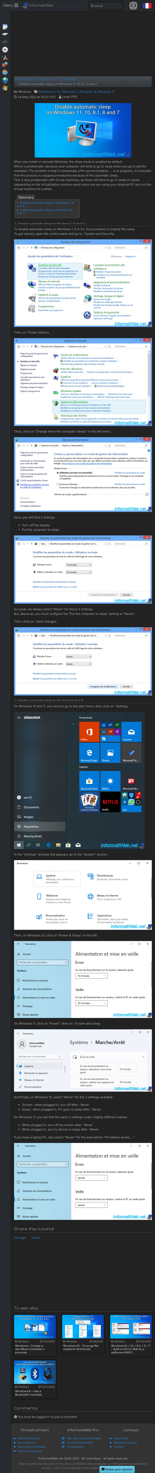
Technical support (125, 1442)
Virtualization (5, 72)
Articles (5, 26)
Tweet (35, 1238)
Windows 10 (87, 92)
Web (5, 80)
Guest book (121, 1438)
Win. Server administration (84, 1438)
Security (5, 64)
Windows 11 (106, 92)
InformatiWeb (40, 5)
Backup (5, 34)
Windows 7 (70, 92)
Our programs (26, 1442)
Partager (20, 1238)
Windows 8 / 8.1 (50, 92)
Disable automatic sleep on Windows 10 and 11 (44, 211)
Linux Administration (80, 1442)
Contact (118, 1446)
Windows (5, 87)
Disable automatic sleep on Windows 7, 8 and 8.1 (45, 204)
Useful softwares (28, 1438)
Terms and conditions (31, 1446)
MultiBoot (5, 57)
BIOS (5, 41)
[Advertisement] (83, 44)
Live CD (5, 49)
